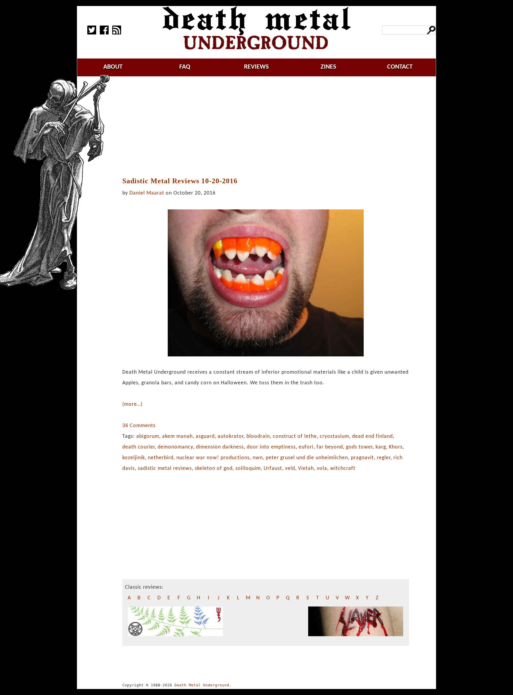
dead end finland (372, 436)
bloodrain (258, 436)
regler (383, 458)
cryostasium (334, 436)
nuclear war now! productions (213, 458)
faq (184, 67)
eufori (306, 447)
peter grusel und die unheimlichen (307, 458)
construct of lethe (295, 436)
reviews (256, 67)
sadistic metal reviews (165, 468)
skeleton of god (213, 468)
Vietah (306, 468)
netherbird (160, 458)
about (113, 67)
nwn (258, 458)
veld (290, 468)
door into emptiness (271, 447)
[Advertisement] (266, 126)
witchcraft (342, 468)
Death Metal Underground (202, 685)
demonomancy (175, 447)
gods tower (359, 447)
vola (322, 468)
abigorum (147, 436)
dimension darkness (220, 447)
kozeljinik (133, 458)
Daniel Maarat (146, 193)
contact (400, 67)
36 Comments (139, 426)
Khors (396, 447)
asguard (205, 436)
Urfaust (273, 468)
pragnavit (362, 458)
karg (381, 447)
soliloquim (248, 468)
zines (328, 67)
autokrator (230, 436)
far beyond (329, 447)
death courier (138, 447)
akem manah (177, 436)
